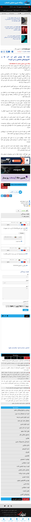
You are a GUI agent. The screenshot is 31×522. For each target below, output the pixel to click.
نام (27, 274)
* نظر (27, 286)
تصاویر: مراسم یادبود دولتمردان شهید (18, 348)
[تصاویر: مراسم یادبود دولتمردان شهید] (15, 332)
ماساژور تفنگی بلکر (24, 435)
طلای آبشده (26, 491)
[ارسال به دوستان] (4, 51)
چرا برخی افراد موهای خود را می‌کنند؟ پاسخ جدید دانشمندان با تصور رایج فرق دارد (12, 19)
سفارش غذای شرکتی (24, 470)
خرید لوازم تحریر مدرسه (23, 417)
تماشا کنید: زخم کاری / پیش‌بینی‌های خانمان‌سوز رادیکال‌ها (15, 361)
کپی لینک (4, 187)
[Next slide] (2, 315)
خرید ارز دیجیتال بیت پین (22, 414)
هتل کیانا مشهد (25, 431)
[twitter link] (5, 506)
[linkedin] (10, 196)
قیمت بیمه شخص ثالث (23, 466)
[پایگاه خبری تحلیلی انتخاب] (27, 2)
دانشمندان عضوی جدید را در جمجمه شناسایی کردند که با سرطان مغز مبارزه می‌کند (12, 37)
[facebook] (5, 196)
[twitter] (2, 196)
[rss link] (11, 506)
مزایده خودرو (25, 477)
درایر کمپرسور (25, 449)
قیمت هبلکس (25, 463)
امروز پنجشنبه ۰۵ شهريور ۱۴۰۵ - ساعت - (18, 7)
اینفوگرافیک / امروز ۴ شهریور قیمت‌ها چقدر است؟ (17, 388)
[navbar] (29, 7)
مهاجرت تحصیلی (24, 459)
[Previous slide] (7, 315)
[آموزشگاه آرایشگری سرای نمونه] (15, 178)
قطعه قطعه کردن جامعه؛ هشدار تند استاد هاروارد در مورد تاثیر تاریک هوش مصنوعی (12, 28)
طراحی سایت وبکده (24, 473)
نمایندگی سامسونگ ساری (22, 442)
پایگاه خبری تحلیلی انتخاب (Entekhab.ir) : (19, 64)
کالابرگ (27, 452)
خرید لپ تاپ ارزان (24, 428)
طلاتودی (27, 456)
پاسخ (8, 224)
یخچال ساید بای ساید (23, 421)
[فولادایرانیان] (15, 160)
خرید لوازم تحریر (24, 424)
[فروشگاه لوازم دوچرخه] (15, 169)
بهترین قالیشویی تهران (23, 480)
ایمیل (27, 280)
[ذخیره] (7, 51)
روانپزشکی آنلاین (24, 494)
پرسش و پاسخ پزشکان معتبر (21, 410)
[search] (2, 7)
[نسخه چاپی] (1, 51)
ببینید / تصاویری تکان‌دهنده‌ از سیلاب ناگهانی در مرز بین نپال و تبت (15, 369)
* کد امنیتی (25, 301)
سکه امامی (26, 484)
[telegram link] (8, 506)
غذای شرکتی (26, 445)
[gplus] (8, 196)
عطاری (27, 438)
